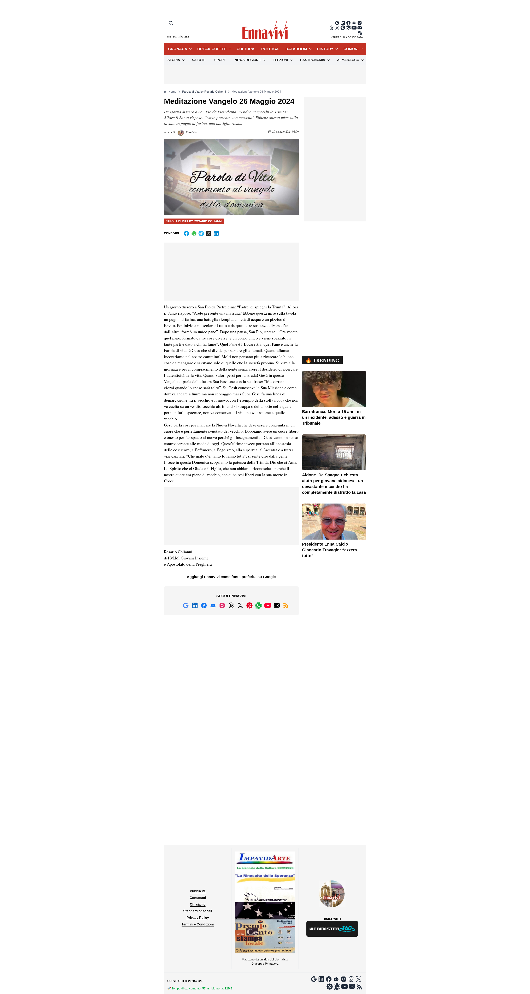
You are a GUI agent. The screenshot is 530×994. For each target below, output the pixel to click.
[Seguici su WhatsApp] (348, 27)
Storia (173, 60)
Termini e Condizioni (198, 924)
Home (172, 91)
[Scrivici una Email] (359, 27)
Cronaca (177, 49)
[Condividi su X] (208, 233)
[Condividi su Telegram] (201, 233)
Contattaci (198, 898)
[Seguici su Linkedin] (342, 22)
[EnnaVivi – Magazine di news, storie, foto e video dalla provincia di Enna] (265, 29)
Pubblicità (198, 891)
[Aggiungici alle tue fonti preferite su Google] (337, 22)
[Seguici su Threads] (331, 27)
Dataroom (296, 49)
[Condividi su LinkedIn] (216, 233)
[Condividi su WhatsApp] (193, 233)
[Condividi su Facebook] (186, 233)
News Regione (248, 60)
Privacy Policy (198, 917)
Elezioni (280, 60)
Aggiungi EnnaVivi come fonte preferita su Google (231, 577)
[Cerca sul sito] (171, 23)
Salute (199, 60)
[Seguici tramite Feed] (360, 32)
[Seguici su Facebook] (348, 22)
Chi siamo (198, 904)
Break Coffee (212, 49)
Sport (220, 60)
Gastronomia (312, 60)
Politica (270, 49)
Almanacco (348, 60)
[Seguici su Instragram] (359, 22)
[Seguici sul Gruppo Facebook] (354, 22)
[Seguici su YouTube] (354, 27)
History (325, 49)
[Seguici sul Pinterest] (342, 27)
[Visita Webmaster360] (332, 929)
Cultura (245, 49)
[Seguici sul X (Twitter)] (337, 27)
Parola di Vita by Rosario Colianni (204, 91)
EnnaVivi (191, 132)
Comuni (351, 49)
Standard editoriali (197, 911)
